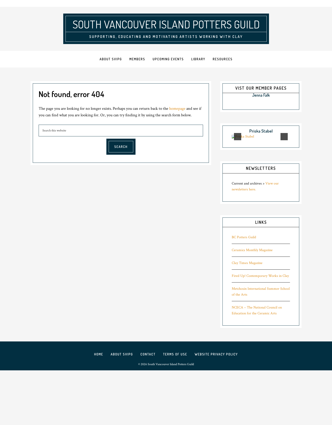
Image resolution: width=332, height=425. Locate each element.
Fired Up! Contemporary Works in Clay (260, 275)
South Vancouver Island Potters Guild (166, 24)
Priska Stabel (261, 131)
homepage (177, 108)
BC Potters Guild (244, 237)
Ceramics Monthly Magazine (252, 250)
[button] (228, 95)
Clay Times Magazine (247, 263)
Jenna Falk (261, 95)
